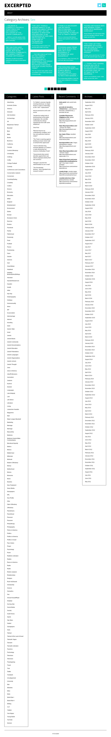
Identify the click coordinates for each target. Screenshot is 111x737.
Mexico (9, 449)
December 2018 (90, 195)
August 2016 (89, 282)
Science (9, 588)
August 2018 (89, 208)
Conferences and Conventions (16, 169)
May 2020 (88, 141)
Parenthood (10, 514)
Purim (9, 552)
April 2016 (88, 295)
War (8, 684)
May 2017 (88, 253)
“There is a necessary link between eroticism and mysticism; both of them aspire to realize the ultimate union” (68, 30)
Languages (10, 390)
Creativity (10, 182)
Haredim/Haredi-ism (13, 281)
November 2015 (90, 311)
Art (8, 121)
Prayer (9, 546)
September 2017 (90, 240)
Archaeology (11, 118)
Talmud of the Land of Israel (15, 636)
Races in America (12, 562)
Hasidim (9, 284)
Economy (10, 192)
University (10, 681)
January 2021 (89, 118)
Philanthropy (11, 523)
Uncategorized (11, 678)
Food (8, 240)
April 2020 (88, 144)
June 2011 (88, 478)
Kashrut (9, 383)
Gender (9, 256)
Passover (10, 517)
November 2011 (90, 462)
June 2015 (88, 327)
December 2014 (90, 346)
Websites (10, 687)
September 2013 (90, 395)
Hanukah (10, 277)
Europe (9, 215)
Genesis (9, 260)
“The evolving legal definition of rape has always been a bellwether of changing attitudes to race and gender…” (68, 71)
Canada (9, 147)
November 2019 (90, 160)
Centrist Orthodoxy (12, 150)
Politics (9, 533)
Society (9, 610)
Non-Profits (10, 498)
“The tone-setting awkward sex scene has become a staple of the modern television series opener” (93, 48)
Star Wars (10, 620)
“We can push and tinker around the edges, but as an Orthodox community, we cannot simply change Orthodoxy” (16, 51)
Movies (9, 472)
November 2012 (90, 424)
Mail (8, 416)
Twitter (99, 5)
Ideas (8, 306)
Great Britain (11, 266)
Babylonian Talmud (13, 124)
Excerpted (17, 5)
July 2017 (88, 247)
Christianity (10, 153)
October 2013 (89, 391)
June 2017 (88, 250)
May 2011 (88, 481)
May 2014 (88, 369)
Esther (9, 211)
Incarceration (11, 313)
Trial (8, 668)
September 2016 (90, 279)
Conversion (10, 176)
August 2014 (89, 359)
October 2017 (89, 237)
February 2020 (89, 150)
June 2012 (88, 440)
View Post (36, 127)
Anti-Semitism (11, 115)
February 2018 (89, 227)
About (10, 13)
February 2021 (89, 115)
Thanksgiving (11, 662)
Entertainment (11, 205)
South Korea (11, 614)
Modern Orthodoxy (12, 462)
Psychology (10, 549)
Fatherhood (10, 234)
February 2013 (89, 417)
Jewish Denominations (14, 345)
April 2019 (88, 182)
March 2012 (88, 449)
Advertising (10, 102)
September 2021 (90, 102)
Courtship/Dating (12, 179)
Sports (9, 617)
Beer (8, 131)
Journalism (10, 377)
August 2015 (89, 321)
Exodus (9, 224)
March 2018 (88, 224)
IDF (8, 310)
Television (10, 655)
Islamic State (11, 329)
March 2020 (88, 147)
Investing (9, 322)
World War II (10, 700)
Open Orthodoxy (12, 504)
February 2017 (89, 263)
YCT (8, 707)
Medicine (10, 435)
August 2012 (89, 433)
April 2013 (88, 411)
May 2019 (88, 179)
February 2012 (89, 453)
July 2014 (88, 362)
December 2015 (90, 308)
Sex (8, 594)
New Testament (11, 485)
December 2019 (90, 157)
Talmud (9, 633)
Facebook (10, 227)
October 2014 (89, 353)
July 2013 (88, 401)
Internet (9, 319)
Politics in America (12, 536)
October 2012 (89, 427)
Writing (9, 704)
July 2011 (88, 475)
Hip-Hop (9, 293)
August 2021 (89, 105)
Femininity (10, 237)
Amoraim (9, 112)
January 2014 (89, 382)
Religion (9, 578)
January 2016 (89, 305)
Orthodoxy (10, 507)
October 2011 (89, 465)
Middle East (10, 453)
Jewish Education (12, 348)
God (8, 263)
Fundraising (10, 250)
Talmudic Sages (12, 639)
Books (9, 137)
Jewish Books (11, 338)
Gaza (8, 253)
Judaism (9, 380)
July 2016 (88, 285)
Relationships (11, 575)
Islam (8, 326)
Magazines (10, 412)
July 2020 (88, 134)
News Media (11, 488)
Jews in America (12, 371)
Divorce (9, 189)
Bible (8, 134)
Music (9, 478)
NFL (8, 495)
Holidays (9, 300)
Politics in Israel (11, 540)
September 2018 (90, 205)
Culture (9, 186)
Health (9, 287)
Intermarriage (11, 316)
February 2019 (89, 189)
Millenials (10, 456)
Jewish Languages (12, 355)
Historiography (11, 297)
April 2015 (88, 334)
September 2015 (90, 317)
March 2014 (88, 375)
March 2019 (88, 186)
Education (10, 195)
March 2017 (88, 260)
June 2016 (88, 288)
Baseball (9, 128)
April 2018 (88, 221)
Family (9, 231)
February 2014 (89, 379)
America (9, 108)
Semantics (10, 591)
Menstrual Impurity (12, 443)
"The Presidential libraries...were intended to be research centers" (42, 169)
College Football (12, 163)
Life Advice (10, 399)
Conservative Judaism (13, 173)
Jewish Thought (11, 364)
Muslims (9, 482)
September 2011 (90, 468)
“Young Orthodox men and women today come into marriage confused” (94, 28)
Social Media (11, 607)
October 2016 (89, 276)
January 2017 (89, 266)
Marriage (9, 425)
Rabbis (9, 559)
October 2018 (89, 202)
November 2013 (90, 388)
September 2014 (90, 356)
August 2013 (89, 398)
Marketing (10, 422)
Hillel (8, 290)
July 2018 (88, 211)
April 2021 (88, 112)
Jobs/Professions (12, 374)
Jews (8, 367)
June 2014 (88, 366)
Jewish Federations (13, 351)
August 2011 (88, 472)
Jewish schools (11, 361)
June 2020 (88, 137)
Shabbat (9, 601)
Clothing (9, 157)
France (9, 247)
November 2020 (90, 121)
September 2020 (90, 128)
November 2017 (90, 234)
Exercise (9, 221)
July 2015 (88, 324)
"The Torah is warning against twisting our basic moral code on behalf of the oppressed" (42, 140)
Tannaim (9, 642)
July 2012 (88, 436)
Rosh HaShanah (12, 581)
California (10, 144)
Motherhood (10, 469)
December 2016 (90, 269)
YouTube (9, 720)
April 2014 (88, 372)
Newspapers (11, 491)
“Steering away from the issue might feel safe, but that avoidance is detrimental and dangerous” (67, 51)
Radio (9, 565)
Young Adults (11, 716)
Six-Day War (11, 604)
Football (9, 243)
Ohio (8, 501)
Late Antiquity (11, 393)
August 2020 (89, 131)
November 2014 (90, 350)
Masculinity (10, 432)
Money (9, 466)
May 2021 (88, 108)
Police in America (12, 530)
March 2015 (88, 337)
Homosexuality (11, 303)
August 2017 (89, 243)
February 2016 (89, 301)
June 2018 (88, 215)
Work (8, 694)
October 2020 (89, 124)
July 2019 (88, 173)
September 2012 (90, 430)
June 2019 (88, 176)
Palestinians (10, 511)
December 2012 (90, 420)
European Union (12, 218)
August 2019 (89, 169)
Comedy (9, 166)
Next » (63, 89)
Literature (10, 403)
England (9, 202)
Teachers (10, 649)
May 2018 (88, 218)
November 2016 (90, 272)
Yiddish (9, 710)
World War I (10, 697)
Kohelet (9, 387)
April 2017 (88, 256)
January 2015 (89, 343)
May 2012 (88, 443)
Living (9, 406)
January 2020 (89, 153)
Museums (10, 475)
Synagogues (11, 626)
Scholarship (10, 585)
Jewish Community (12, 342)
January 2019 (89, 192)
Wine (8, 691)
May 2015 (88, 330)
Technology (10, 652)
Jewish (9, 335)
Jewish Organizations (13, 358)
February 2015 (89, 340)
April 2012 (88, 446)
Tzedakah (10, 675)
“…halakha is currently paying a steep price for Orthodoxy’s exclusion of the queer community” (15, 30)
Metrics (9, 446)
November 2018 (90, 198)
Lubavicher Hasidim (13, 409)
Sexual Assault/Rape (13, 597)
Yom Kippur (10, 713)
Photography (11, 527)
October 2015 (89, 314)
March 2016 (88, 298)
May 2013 (88, 407)
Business (10, 141)
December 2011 (90, 459)
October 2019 (89, 163)
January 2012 (89, 456)
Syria (8, 630)
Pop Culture (10, 543)
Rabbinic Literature (12, 556)
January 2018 (89, 231)
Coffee (9, 160)
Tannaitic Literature (12, 646)
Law (8, 396)
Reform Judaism (12, 572)
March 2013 (88, 414)
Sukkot (9, 623)
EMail (9, 198)
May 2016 (88, 292)
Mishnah (9, 459)
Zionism (9, 723)
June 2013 (88, 404)
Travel (9, 665)
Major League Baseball (14, 419)
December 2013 (90, 385)
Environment (11, 208)
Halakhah (10, 269)
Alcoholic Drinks (12, 105)
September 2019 (90, 166)
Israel (8, 332)
